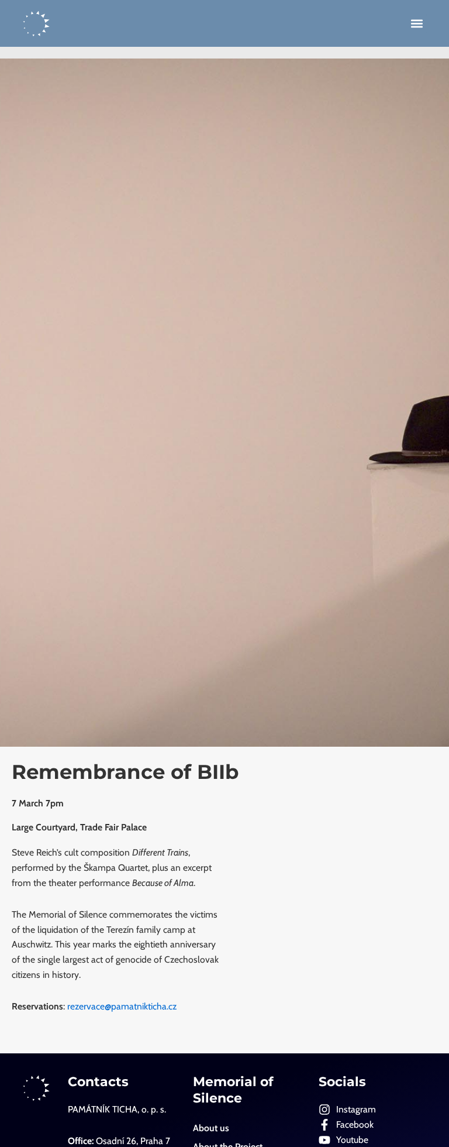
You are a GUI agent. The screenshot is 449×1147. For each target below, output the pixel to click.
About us (211, 1128)
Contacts (98, 1082)
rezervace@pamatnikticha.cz (123, 1006)
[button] (417, 23)
